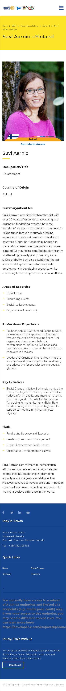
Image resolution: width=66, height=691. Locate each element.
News (5, 568)
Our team (6, 574)
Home (5, 26)
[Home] (18, 7)
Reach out (15, 665)
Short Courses (37, 568)
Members (35, 574)
